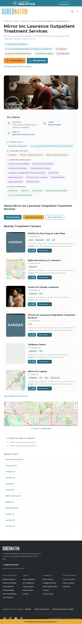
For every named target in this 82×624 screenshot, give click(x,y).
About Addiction (29, 579)
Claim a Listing (68, 583)
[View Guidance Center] (15, 353)
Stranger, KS (10, 472)
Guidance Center (37, 344)
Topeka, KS (10, 484)
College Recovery (49, 583)
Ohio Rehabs (8, 597)
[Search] (72, 11)
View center (43, 250)
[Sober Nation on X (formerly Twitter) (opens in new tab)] (21, 618)
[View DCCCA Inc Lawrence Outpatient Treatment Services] (15, 325)
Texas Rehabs (8, 587)
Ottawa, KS (10, 490)
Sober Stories (48, 579)
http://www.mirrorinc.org (23, 134)
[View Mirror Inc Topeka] (15, 380)
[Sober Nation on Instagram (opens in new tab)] (10, 618)
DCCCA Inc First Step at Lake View (46, 233)
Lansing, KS (10, 520)
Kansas (16, 21)
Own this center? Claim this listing (17, 66)
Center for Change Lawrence (43, 287)
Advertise (66, 587)
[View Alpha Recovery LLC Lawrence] (15, 269)
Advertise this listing (33, 217)
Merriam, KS (10, 526)
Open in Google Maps (42, 429)
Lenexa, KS (10, 514)
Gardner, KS (10, 478)
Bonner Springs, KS (13, 496)
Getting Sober (28, 587)
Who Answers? (64, 4)
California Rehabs (9, 583)
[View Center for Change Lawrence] (15, 296)
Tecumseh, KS (11, 466)
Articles (26, 594)
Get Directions (16, 61)
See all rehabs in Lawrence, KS (16, 396)
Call (33, 250)
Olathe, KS (10, 502)
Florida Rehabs (8, 590)
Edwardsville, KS (12, 508)
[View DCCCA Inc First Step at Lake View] (15, 242)
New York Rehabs (9, 594)
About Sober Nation (50, 587)
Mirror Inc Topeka (37, 371)
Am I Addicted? (28, 583)
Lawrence (25, 21)
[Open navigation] (77, 11)
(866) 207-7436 (11, 565)
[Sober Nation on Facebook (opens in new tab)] (5, 618)
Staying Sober (28, 590)
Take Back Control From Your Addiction (40, 621)
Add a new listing (55, 217)
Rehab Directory (9, 579)
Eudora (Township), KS (14, 459)
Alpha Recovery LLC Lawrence (44, 260)
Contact (46, 590)
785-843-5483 (39, 61)
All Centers (8, 21)
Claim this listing (12, 217)
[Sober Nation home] (14, 11)
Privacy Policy (48, 594)
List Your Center (69, 579)
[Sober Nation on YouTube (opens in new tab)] (16, 618)
